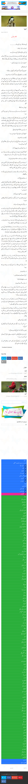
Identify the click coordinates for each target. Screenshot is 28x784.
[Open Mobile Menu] (25, 5)
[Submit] (25, 402)
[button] (3, 358)
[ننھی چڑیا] (14, 386)
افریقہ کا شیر (25, 376)
